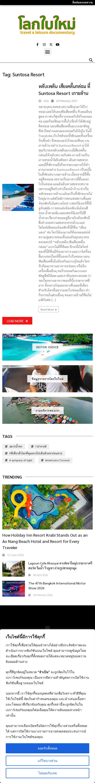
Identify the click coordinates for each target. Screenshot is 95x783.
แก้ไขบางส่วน (47, 761)
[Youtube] (57, 44)
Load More (15, 321)
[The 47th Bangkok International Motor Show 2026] (13, 589)
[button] (47, 51)
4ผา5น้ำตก (15, 446)
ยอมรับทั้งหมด (47, 748)
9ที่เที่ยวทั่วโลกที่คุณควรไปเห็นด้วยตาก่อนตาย (35, 453)
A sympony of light (20, 460)
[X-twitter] (51, 44)
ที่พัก (8, 206)
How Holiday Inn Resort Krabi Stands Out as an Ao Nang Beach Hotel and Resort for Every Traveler (45, 541)
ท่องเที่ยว (18, 206)
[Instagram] (44, 44)
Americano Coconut (57, 460)
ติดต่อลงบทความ (82, 2)
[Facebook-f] (37, 44)
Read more (47, 309)
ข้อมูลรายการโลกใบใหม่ (48, 379)
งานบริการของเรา (47, 410)
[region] (47, 706)
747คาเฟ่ (40, 446)
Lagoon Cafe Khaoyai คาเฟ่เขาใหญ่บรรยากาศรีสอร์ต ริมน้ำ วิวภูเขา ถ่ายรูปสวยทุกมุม (60, 565)
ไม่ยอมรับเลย (47, 773)
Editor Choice (47, 347)
